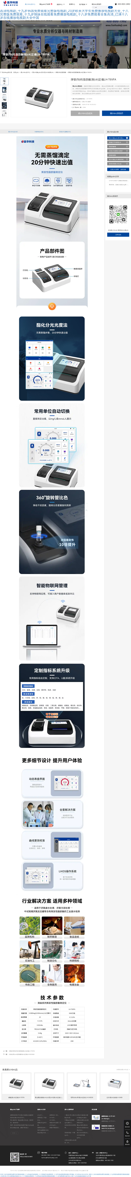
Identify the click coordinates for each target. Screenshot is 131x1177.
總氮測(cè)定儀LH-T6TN (16, 1097)
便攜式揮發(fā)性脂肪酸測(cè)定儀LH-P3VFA (22, 1051)
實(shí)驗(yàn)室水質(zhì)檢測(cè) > (43, 72)
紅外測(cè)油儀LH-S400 (114, 1097)
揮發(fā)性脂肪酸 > (62, 72)
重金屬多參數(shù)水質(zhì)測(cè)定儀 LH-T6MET (49, 1097)
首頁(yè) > (16, 72)
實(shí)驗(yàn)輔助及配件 (117, 159)
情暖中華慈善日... (55, 1127)
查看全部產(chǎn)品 (115, 164)
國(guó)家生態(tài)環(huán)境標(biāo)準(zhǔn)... (82, 1127)
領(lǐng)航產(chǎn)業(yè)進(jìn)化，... (43, 1131)
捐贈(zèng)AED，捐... (42, 1124)
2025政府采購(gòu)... (81, 1136)
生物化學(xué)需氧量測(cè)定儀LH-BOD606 (21, 1054)
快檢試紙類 (112, 155)
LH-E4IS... (53, 1117)
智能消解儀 (112, 146)
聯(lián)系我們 (96, 4)
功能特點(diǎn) (39, 131)
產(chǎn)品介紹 (12, 131)
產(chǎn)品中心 (30, 4)
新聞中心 (72, 4)
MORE (13, 1133)
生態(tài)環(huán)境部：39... (70, 1141)
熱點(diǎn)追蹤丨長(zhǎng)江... (55, 1124)
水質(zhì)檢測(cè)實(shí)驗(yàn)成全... (82, 1116)
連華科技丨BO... (54, 1115)
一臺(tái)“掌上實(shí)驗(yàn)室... (71, 1116)
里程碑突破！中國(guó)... (70, 1134)
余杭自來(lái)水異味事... (70, 1126)
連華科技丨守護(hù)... (42, 1119)
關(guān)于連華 (45, 4)
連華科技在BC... (42, 1127)
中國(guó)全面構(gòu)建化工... (69, 1121)
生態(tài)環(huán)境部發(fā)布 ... (83, 1121)
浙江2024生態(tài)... (83, 1132)
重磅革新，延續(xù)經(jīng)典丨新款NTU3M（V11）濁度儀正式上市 (119, 184)
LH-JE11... (40, 1115)
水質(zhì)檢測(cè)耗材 (116, 151)
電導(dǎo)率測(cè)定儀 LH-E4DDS (82, 1097)
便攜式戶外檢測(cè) (115, 142)
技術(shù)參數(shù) (65, 131)
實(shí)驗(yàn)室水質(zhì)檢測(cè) (117, 138)
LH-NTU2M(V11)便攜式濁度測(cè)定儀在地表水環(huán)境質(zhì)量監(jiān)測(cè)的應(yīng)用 (119, 180)
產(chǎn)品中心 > (26, 72)
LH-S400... (53, 1120)
